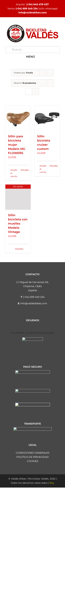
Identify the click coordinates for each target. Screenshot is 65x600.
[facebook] (19, 325)
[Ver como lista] (35, 91)
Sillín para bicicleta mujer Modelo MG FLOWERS (16, 145)
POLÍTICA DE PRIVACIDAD (32, 456)
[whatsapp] (41, 325)
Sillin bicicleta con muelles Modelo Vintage (18, 223)
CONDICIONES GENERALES (32, 452)
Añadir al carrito (13, 173)
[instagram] (24, 325)
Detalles (24, 170)
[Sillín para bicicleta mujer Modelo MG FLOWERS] (18, 118)
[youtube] (35, 325)
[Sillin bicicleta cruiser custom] (47, 118)
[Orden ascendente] (50, 72)
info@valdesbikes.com (32, 12)
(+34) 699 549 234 (27, 8)
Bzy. (52, 482)
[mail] (46, 325)
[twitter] (30, 325)
